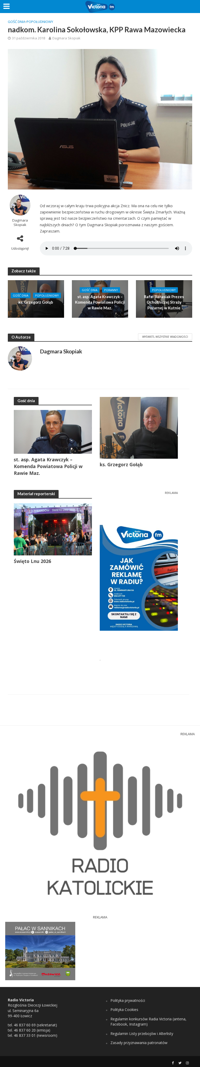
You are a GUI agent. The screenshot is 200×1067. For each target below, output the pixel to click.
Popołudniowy (40, 21)
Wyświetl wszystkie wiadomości (165, 337)
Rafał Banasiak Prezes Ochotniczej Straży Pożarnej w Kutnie (164, 302)
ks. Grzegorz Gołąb (35, 302)
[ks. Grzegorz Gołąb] (36, 298)
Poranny (111, 290)
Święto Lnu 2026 (32, 561)
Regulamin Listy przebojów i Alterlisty (141, 1033)
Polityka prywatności (127, 1000)
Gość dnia (16, 21)
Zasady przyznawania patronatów (138, 1042)
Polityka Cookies (124, 1009)
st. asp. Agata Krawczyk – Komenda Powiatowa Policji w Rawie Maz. (100, 302)
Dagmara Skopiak (66, 38)
